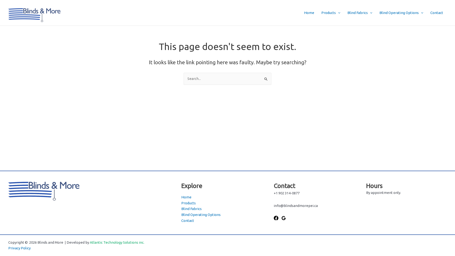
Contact (436, 13)
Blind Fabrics (357, 13)
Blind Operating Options (399, 13)
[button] (338, 13)
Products (328, 13)
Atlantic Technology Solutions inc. (117, 242)
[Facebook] (276, 218)
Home (309, 13)
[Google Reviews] (283, 218)
